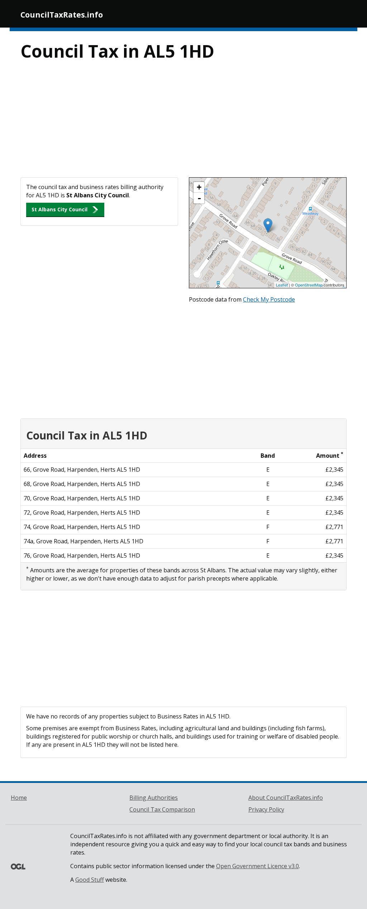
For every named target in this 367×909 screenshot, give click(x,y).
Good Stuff (89, 880)
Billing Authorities (153, 798)
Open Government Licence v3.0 (257, 866)
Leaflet (282, 285)
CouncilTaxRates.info (61, 15)
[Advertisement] (183, 123)
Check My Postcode (269, 299)
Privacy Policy (266, 809)
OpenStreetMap (309, 285)
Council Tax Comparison (162, 809)
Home (19, 798)
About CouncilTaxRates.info (285, 798)
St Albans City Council (59, 209)
